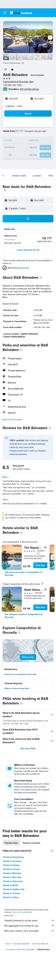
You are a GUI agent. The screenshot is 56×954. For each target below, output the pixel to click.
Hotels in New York (12, 877)
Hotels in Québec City (14, 889)
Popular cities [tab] (11, 842)
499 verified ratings (29, 89)
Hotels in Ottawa (11, 865)
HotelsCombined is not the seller (20, 920)
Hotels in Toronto (11, 893)
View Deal (40, 565)
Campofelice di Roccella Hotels (18, 949)
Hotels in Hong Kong (13, 857)
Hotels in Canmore (12, 861)
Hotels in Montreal (12, 873)
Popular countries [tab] (31, 842)
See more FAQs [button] (28, 748)
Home (7, 943)
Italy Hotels (17, 943)
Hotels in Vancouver (13, 881)
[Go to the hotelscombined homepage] (21, 12)
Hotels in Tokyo (11, 897)
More (5, 297)
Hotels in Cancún (11, 869)
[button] (5, 13)
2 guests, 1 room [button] (14, 106)
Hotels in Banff (10, 885)
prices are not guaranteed (22, 912)
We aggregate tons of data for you (21, 925)
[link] (28, 574)
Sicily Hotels (37, 943)
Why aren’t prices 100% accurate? (21, 930)
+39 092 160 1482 (12, 85)
